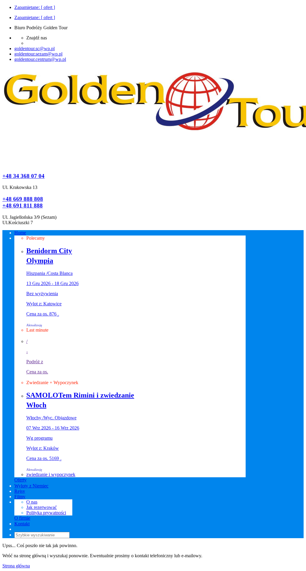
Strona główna (16, 565)
